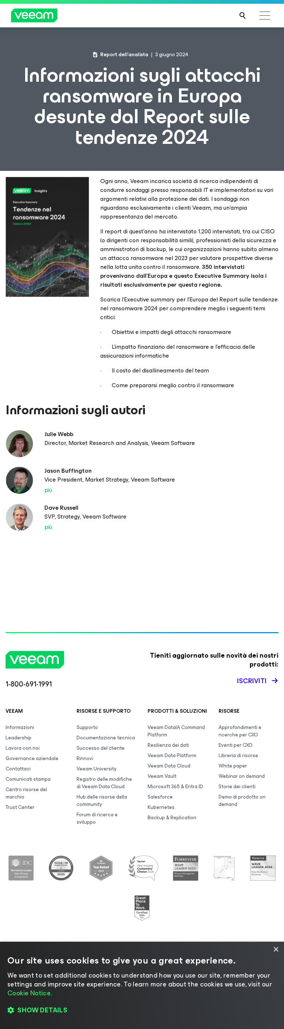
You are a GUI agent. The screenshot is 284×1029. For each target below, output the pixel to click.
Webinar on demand (242, 776)
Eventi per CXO (236, 745)
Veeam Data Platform (172, 755)
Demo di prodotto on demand (242, 801)
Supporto (87, 727)
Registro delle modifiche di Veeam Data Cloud (104, 783)
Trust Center (20, 807)
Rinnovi (85, 758)
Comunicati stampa (28, 779)
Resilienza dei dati (168, 745)
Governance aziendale (32, 758)
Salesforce (160, 797)
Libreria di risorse (238, 755)
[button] (142, 1010)
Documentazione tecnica (106, 737)
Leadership (18, 737)
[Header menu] (265, 15)
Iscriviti (252, 680)
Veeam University (96, 769)
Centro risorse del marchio (26, 793)
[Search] (242, 15)
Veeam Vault (162, 776)
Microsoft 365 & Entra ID (175, 786)
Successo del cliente (101, 748)
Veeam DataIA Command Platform (176, 731)
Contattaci (18, 769)
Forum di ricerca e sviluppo (97, 818)
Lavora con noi (23, 748)
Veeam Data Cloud (169, 766)
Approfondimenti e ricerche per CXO (240, 731)
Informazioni (20, 727)
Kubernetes (161, 807)
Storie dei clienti (237, 786)
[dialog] (142, 985)
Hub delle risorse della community (102, 801)
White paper (233, 766)
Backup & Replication (172, 817)
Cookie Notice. (29, 993)
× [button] (275, 949)
